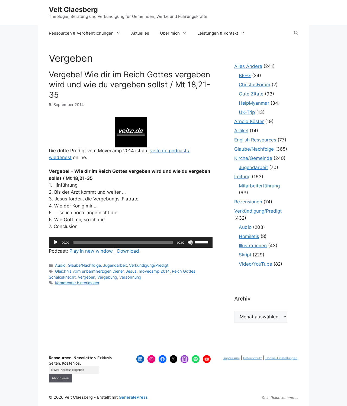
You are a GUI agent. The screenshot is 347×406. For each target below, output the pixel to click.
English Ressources (255, 140)
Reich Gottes (183, 271)
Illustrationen (253, 245)
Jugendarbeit (115, 265)
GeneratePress (133, 397)
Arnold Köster (249, 121)
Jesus (131, 271)
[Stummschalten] (190, 242)
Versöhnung (130, 277)
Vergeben (86, 277)
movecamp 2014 (154, 271)
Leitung (242, 176)
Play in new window (91, 251)
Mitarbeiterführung (259, 186)
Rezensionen (248, 201)
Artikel (241, 130)
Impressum (231, 358)
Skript (245, 255)
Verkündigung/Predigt (148, 265)
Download (128, 251)
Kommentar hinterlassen (77, 282)
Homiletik (249, 236)
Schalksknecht (62, 277)
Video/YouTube (255, 264)
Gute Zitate (251, 94)
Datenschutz (252, 358)
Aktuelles (140, 33)
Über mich (170, 33)
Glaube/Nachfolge (84, 265)
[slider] (202, 242)
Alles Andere (248, 66)
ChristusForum (254, 84)
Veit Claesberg (73, 9)
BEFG (245, 75)
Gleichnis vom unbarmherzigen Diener (89, 271)
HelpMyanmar (254, 103)
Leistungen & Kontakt (217, 33)
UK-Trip (247, 112)
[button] (296, 33)
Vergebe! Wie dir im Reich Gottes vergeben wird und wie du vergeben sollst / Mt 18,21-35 (129, 84)
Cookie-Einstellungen (281, 358)
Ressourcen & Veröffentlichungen (81, 33)
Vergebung (107, 277)
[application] (131, 242)
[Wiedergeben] (56, 242)
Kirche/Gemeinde (253, 158)
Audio (60, 265)
